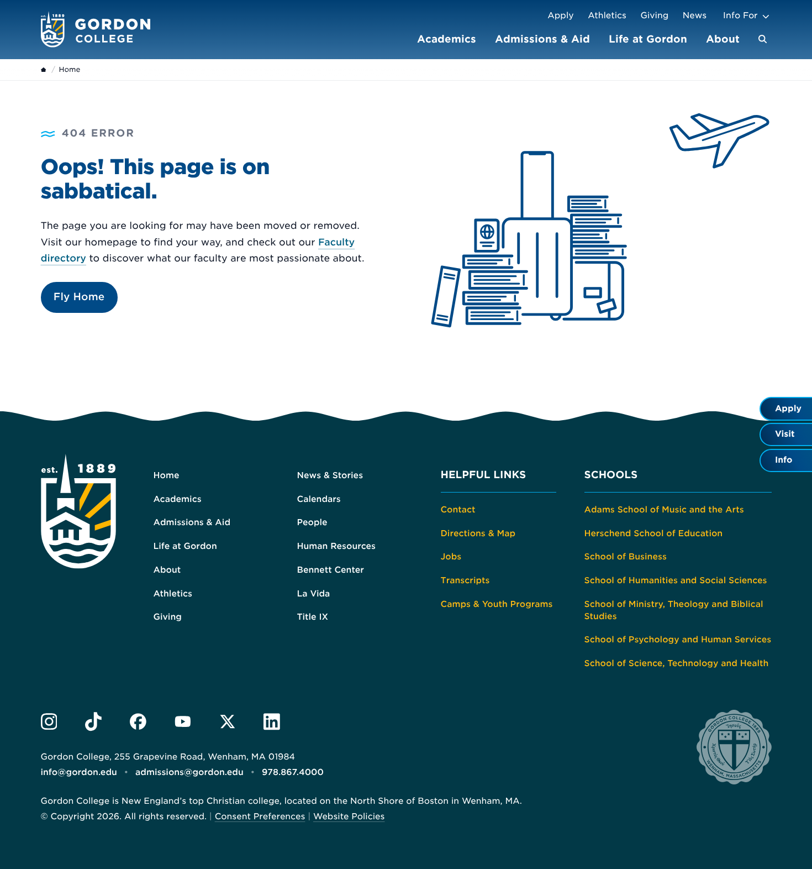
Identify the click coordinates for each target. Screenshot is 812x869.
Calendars (319, 499)
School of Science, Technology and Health (676, 663)
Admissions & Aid (542, 39)
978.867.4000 (293, 772)
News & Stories (330, 475)
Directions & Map (478, 533)
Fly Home (79, 297)
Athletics (607, 15)
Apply (560, 15)
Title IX (313, 617)
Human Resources (336, 546)
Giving (655, 15)
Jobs (451, 557)
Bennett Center (330, 570)
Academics (446, 39)
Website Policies (348, 816)
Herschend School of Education (653, 533)
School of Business (625, 557)
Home (167, 475)
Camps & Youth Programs (497, 604)
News (694, 15)
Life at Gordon (648, 39)
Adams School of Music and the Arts (664, 510)
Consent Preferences (260, 816)
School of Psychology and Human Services (678, 640)
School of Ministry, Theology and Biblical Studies (673, 610)
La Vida (313, 594)
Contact (458, 510)
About (723, 39)
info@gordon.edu (79, 772)
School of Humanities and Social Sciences (675, 580)
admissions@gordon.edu (189, 772)
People (312, 522)
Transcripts (465, 580)
